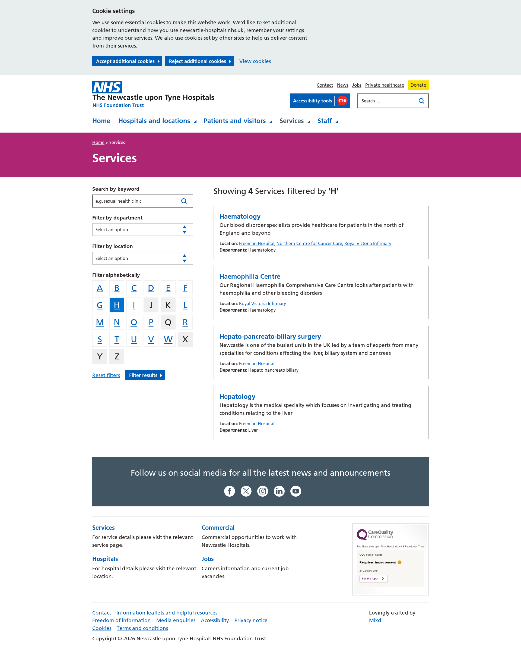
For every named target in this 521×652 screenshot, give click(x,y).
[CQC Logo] (375, 539)
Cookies (101, 628)
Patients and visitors (235, 121)
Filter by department (117, 218)
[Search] (183, 201)
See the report (370, 578)
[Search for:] (387, 100)
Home (101, 121)
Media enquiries (175, 620)
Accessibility (215, 620)
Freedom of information (121, 620)
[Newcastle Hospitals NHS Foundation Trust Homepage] (153, 94)
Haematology (240, 216)
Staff (324, 121)
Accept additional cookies (125, 61)
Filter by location (112, 246)
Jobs (356, 85)
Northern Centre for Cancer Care (309, 243)
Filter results (143, 375)
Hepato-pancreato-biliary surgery (270, 336)
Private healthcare (384, 85)
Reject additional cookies (197, 61)
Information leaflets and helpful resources (166, 613)
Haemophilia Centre (250, 276)
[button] (320, 100)
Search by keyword (115, 189)
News (342, 85)
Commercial (218, 527)
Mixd (375, 620)
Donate (418, 85)
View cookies (255, 61)
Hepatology (237, 396)
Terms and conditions (142, 628)
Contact (325, 85)
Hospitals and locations (154, 121)
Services (291, 121)
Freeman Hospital (256, 243)
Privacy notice (251, 620)
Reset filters (106, 375)
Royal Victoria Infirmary (367, 243)
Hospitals (105, 559)
